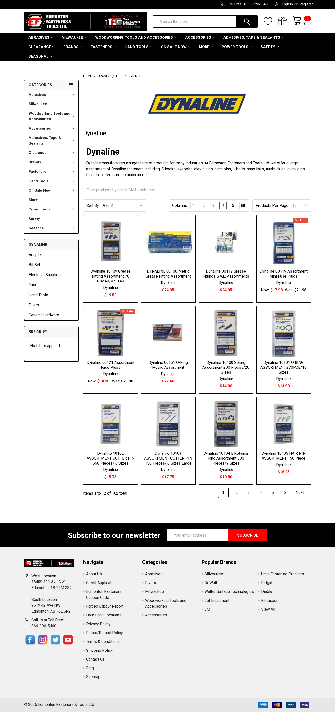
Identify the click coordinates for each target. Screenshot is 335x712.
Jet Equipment (217, 600)
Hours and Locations (103, 615)
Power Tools (235, 47)
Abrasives (38, 37)
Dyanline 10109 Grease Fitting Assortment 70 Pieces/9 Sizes (110, 276)
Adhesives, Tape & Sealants (251, 37)
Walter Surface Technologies (229, 591)
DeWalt (211, 582)
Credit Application (101, 582)
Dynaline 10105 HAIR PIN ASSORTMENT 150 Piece (283, 456)
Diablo (266, 591)
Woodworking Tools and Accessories (134, 37)
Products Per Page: (272, 205)
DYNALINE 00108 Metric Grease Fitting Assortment (168, 274)
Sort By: (93, 205)
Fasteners (101, 47)
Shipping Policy (99, 650)
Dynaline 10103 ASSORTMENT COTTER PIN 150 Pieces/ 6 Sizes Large (168, 458)
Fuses (34, 284)
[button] (30, 640)
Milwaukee (72, 37)
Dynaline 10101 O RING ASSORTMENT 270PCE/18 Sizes (283, 367)
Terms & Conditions (103, 641)
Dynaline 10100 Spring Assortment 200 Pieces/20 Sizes (225, 367)
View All (268, 609)
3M (207, 609)
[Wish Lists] (271, 21)
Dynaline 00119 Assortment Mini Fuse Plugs (284, 274)
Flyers (150, 582)
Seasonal (38, 56)
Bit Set (34, 264)
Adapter (35, 254)
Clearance (39, 47)
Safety (268, 47)
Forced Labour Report (104, 606)
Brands (70, 47)
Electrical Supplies (45, 274)
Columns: (180, 205)
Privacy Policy (98, 624)
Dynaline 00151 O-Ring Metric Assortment (168, 365)
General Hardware (44, 315)
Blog (90, 668)
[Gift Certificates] (285, 21)
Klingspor (269, 600)
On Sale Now (174, 47)
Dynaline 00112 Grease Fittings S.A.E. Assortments (226, 274)
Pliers (34, 305)
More (204, 47)
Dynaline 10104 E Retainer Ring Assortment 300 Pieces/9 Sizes (225, 458)
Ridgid (266, 582)
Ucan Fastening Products (282, 574)
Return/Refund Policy (104, 632)
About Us (94, 574)
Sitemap (93, 677)
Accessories (198, 37)
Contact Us (95, 659)
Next (300, 492)
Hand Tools (137, 47)
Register (306, 4)
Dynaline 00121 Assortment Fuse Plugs (110, 365)
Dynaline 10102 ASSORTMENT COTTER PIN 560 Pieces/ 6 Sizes (110, 458)
